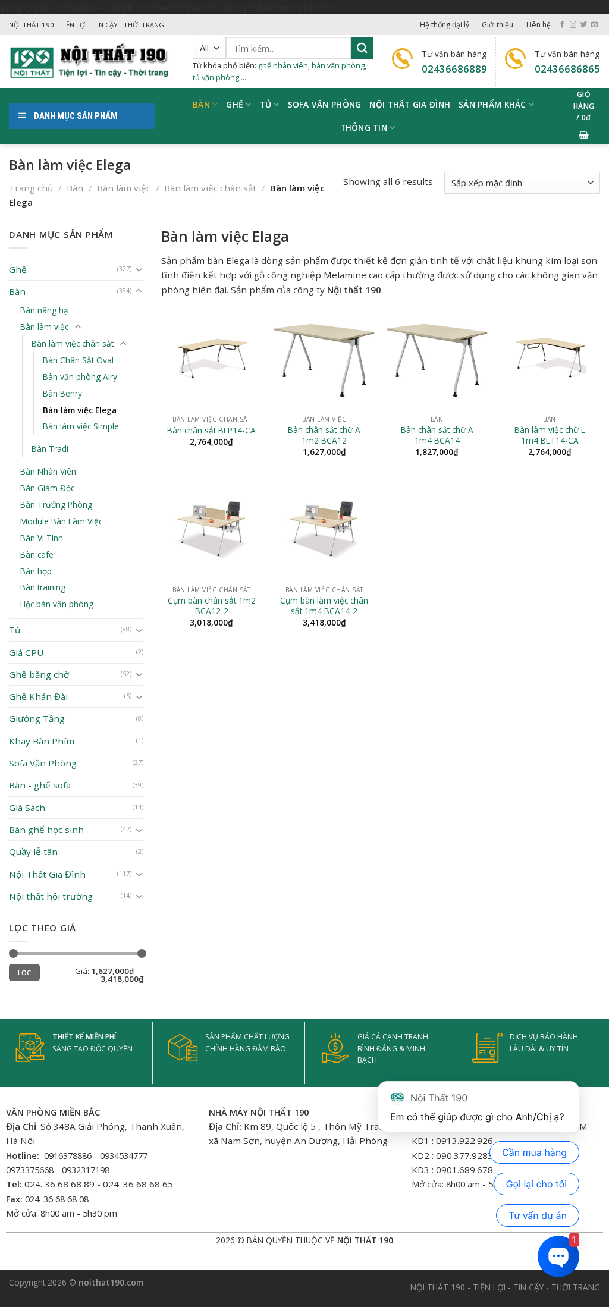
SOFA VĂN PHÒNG (325, 104)
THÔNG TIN (363, 127)
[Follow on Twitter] (583, 25)
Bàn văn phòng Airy (80, 376)
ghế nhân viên (283, 65)
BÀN (201, 104)
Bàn (75, 188)
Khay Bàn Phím (41, 741)
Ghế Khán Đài (38, 696)
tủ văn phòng (216, 77)
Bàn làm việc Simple (81, 426)
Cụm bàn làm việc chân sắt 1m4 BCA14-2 (324, 606)
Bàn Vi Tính (41, 537)
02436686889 (454, 69)
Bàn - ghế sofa (40, 785)
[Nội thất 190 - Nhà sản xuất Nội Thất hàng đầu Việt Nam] (92, 61)
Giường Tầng (37, 719)
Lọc (25, 972)
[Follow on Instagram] (573, 25)
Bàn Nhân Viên (48, 471)
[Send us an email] (594, 25)
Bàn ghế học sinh (46, 829)
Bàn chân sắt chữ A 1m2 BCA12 (324, 435)
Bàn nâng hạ (44, 310)
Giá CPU (26, 652)
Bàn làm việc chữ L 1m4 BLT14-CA (549, 435)
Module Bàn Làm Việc (61, 521)
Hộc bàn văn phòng (56, 604)
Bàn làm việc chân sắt (210, 188)
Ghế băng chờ (39, 674)
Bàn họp (36, 571)
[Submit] (362, 48)
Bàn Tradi (50, 448)
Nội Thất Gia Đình (409, 104)
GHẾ (234, 104)
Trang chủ (31, 188)
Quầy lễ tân (33, 852)
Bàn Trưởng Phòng (56, 504)
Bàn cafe (37, 554)
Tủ (266, 104)
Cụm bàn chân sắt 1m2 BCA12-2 (212, 606)
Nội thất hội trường (51, 896)
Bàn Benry (62, 393)
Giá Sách (27, 807)
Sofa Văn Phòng (43, 763)
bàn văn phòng (338, 65)
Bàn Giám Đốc (47, 488)
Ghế (18, 269)
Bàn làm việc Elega (80, 410)
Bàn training (42, 587)
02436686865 (567, 69)
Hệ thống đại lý (444, 25)
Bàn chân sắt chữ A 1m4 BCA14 (437, 435)
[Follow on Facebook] (562, 25)
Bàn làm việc (123, 188)
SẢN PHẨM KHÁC (492, 104)
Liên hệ (538, 25)
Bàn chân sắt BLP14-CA (211, 430)
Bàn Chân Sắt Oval (78, 360)
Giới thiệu (497, 25)
